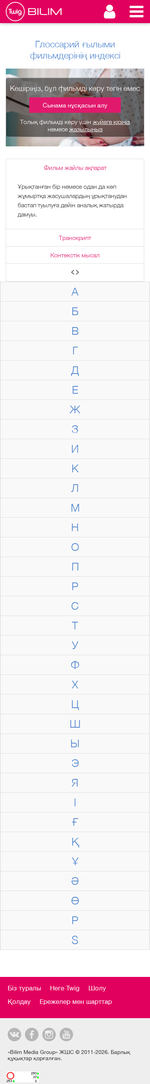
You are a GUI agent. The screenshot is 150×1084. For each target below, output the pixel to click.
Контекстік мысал (75, 255)
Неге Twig (65, 988)
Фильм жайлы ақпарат (75, 167)
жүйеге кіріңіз (111, 121)
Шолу (97, 988)
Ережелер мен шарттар (76, 1001)
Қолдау (19, 1001)
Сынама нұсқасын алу (75, 105)
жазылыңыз (86, 129)
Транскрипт (75, 237)
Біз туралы (24, 988)
